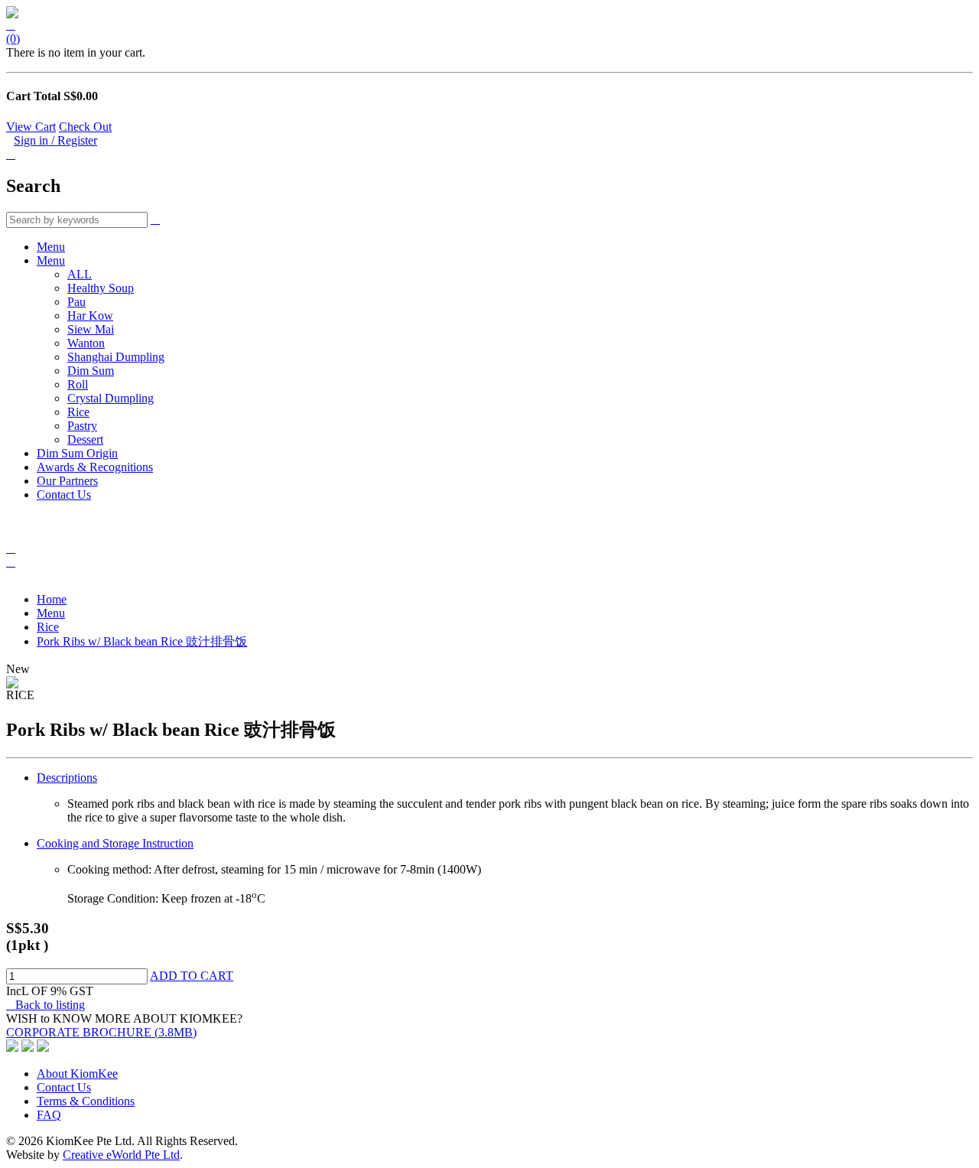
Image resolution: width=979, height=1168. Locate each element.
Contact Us (64, 494)
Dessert (85, 439)
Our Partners (67, 480)
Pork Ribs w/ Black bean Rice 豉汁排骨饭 (142, 641)
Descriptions (67, 777)
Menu (51, 246)
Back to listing (45, 1004)
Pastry (82, 425)
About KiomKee (77, 1073)
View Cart (31, 126)
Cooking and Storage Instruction (115, 843)
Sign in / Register (55, 140)
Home (52, 599)
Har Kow (90, 315)
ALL (79, 274)
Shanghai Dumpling (115, 356)
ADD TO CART (191, 975)
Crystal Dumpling (110, 398)
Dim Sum (90, 370)
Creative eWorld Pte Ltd (121, 1154)
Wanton (86, 343)
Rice (78, 411)
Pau (76, 301)
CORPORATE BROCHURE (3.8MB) (101, 1032)
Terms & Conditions (86, 1101)
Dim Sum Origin (77, 453)
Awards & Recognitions (95, 466)
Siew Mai (90, 329)
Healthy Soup (100, 287)
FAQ (49, 1114)
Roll (77, 384)
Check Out (85, 126)
